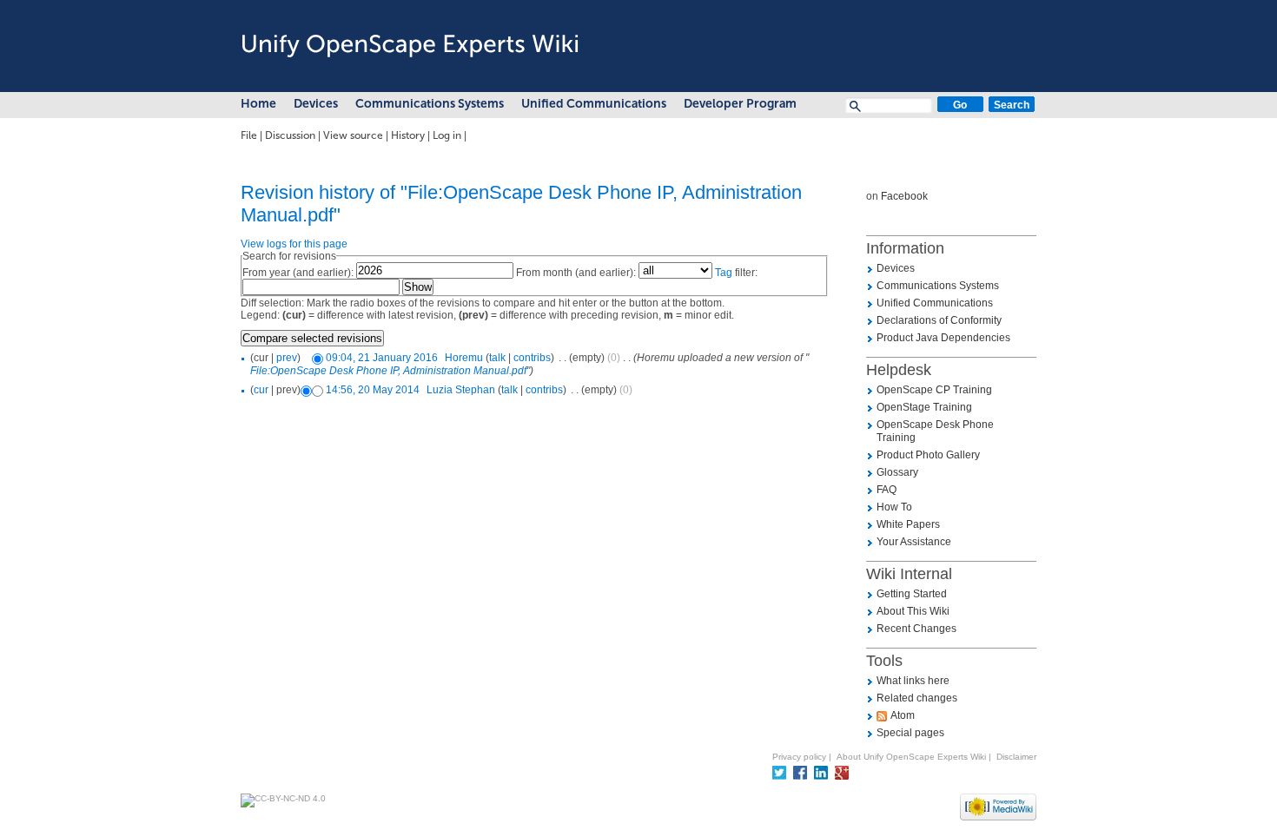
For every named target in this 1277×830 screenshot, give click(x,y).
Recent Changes (916, 628)
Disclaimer (1016, 756)
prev (286, 358)
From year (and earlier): (298, 273)
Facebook (904, 196)
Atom (902, 715)
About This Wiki (913, 611)
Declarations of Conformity (939, 320)
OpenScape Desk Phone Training (935, 431)
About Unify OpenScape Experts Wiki (911, 756)
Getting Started (912, 594)
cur (261, 390)
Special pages (910, 733)
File (249, 135)
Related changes (917, 698)
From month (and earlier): (576, 273)
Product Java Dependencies (943, 338)
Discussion (290, 135)
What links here (913, 681)
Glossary (897, 472)
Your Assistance (914, 542)
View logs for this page (294, 244)
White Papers (908, 524)
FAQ (887, 490)
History (408, 135)
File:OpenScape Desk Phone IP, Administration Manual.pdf (388, 371)
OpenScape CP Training (934, 390)
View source (353, 135)
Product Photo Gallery (928, 455)
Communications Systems (429, 103)
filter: (736, 273)
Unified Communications (593, 103)
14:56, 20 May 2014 (373, 390)
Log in (447, 135)
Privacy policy (799, 756)
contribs (532, 358)
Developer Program (740, 103)
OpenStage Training (924, 407)
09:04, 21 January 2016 (382, 358)
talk (497, 358)
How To (894, 507)
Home (258, 103)
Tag (723, 273)
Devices (316, 103)
